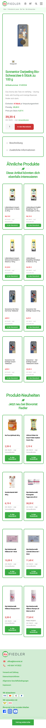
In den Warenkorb (24, 127)
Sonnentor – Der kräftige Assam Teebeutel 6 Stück (32, 361)
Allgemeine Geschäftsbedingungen (15, 681)
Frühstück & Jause (13, 9)
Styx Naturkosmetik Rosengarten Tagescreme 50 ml (32, 494)
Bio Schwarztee (30, 9)
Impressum (7, 685)
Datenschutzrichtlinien (11, 677)
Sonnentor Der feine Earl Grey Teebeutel (12, 310)
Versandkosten (23, 120)
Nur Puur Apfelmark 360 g (12, 435)
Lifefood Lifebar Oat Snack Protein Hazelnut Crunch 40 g (33, 437)
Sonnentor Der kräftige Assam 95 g (33, 310)
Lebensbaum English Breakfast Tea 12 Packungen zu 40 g (33, 209)
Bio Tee (22, 9)
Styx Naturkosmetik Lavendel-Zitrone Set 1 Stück (32, 551)
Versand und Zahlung (10, 672)
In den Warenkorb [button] (12, 225)
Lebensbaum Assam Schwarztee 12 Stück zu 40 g (12, 209)
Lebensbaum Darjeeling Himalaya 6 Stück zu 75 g (33, 260)
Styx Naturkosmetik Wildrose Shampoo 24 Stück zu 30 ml (32, 608)
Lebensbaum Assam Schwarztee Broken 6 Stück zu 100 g (12, 260)
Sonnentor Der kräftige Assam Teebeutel (10, 361)
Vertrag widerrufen (23, 722)
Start (4, 9)
